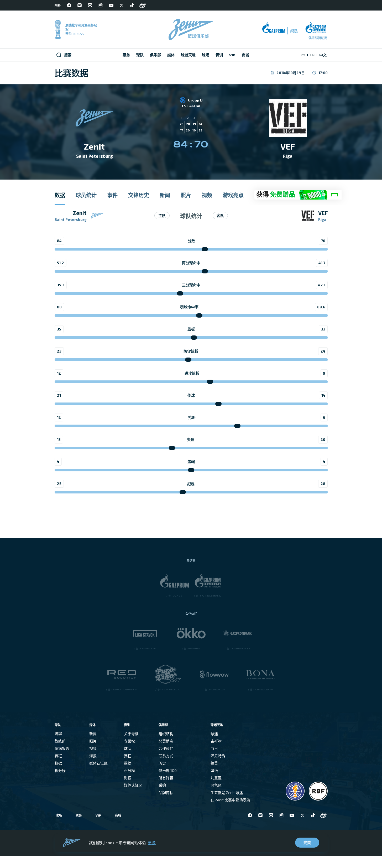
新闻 (93, 733)
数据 (58, 763)
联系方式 (166, 755)
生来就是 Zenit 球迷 (227, 792)
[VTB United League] (295, 791)
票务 (79, 815)
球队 (127, 748)
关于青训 (131, 733)
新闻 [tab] (165, 195)
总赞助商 (166, 741)
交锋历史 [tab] (138, 195)
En (312, 55)
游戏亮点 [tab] (233, 195)
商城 (118, 815)
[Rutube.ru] (100, 5)
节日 (214, 748)
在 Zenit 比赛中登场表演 (230, 800)
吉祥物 (216, 741)
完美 (307, 842)
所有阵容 (166, 778)
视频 (93, 748)
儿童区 (216, 778)
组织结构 (166, 733)
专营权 (129, 741)
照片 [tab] (186, 195)
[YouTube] (111, 5)
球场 (59, 815)
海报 (93, 755)
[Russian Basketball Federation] (318, 791)
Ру (303, 55)
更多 (152, 842)
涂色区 (216, 785)
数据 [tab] (60, 195)
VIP (98, 815)
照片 (93, 741)
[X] (121, 5)
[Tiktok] (132, 5)
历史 (162, 763)
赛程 (58, 755)
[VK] (79, 5)
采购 (162, 785)
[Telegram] (69, 5)
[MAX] (90, 5)
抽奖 (214, 763)
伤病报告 (62, 748)
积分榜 (60, 770)
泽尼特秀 (218, 755)
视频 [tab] (207, 195)
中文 (323, 55)
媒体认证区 (98, 763)
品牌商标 (166, 792)
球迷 (214, 733)
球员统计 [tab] (86, 195)
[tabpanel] (191, 354)
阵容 (58, 733)
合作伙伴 (166, 748)
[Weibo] (142, 5)
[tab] (298, 195)
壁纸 (214, 770)
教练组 (60, 741)
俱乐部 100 (168, 770)
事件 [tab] (112, 195)
